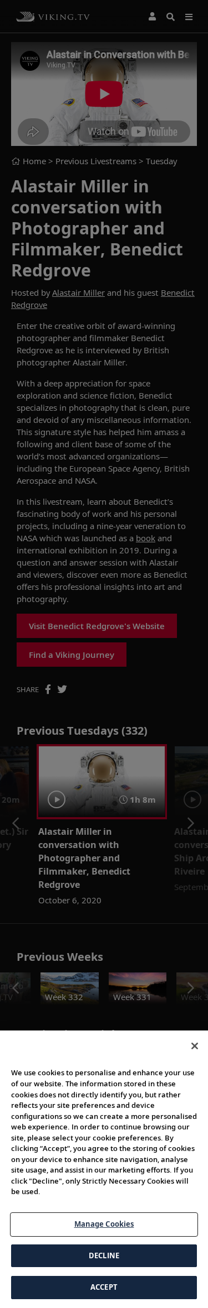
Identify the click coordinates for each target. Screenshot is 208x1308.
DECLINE (104, 1255)
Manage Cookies (104, 1224)
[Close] (194, 1046)
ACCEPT (104, 1287)
